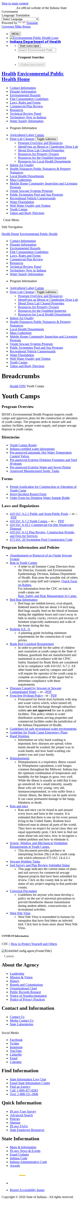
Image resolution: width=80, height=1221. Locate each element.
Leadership (17, 973)
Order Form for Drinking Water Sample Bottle (40, 498)
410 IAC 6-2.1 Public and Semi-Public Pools (39, 514)
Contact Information (23, 88)
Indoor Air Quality (22, 165)
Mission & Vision (21, 977)
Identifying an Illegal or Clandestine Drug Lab (48, 146)
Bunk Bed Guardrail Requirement (32, 644)
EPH (22, 386)
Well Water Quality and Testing (30, 205)
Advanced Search (21, 1115)
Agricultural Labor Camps (27, 135)
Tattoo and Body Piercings (27, 213)
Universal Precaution (23, 891)
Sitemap (15, 1122)
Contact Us (17, 1017)
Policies (15, 1119)
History (14, 981)
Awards (15, 1165)
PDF (14, 517)
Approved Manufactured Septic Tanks (34, 471)
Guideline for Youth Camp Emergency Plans (38, 732)
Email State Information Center (30, 1083)
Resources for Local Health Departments (44, 161)
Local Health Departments (27, 176)
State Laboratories (21, 1024)
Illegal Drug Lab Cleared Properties (41, 150)
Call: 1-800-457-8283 (24, 1090)
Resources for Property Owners (38, 154)
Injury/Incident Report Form (28, 494)
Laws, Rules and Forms (25, 102)
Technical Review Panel (25, 113)
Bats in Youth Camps (23, 562)
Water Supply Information (26, 121)
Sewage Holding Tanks (25, 861)
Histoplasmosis (19, 758)
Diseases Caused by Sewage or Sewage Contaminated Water (35, 690)
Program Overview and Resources (40, 143)
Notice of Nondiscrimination (28, 995)
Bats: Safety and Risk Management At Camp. (47, 596)
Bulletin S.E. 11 (20, 629)
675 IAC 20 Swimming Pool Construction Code (41, 539)
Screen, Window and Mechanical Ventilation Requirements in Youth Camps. (38, 844)
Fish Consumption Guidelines (29, 99)
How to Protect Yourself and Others (34, 944)
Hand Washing (19, 736)
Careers (9, 956)
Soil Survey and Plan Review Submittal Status (40, 865)
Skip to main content (15, 3)
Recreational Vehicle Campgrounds (33, 198)
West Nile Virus (20, 913)
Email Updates (19, 1154)
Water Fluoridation (22, 202)
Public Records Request (25, 992)
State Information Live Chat (28, 1079)
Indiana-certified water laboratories (32, 449)
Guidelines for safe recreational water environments (43, 728)
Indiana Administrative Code (28, 1162)
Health (9, 73)
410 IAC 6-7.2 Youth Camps (29, 521)
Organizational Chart (23, 988)
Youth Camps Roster (23, 445)
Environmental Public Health (38, 234)
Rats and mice (19, 806)
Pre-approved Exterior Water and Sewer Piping (40, 467)
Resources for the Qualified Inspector (42, 157)
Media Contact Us (21, 1020)
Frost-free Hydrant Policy (26, 695)
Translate (32, 23)
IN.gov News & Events (25, 1151)
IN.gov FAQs (19, 1126)
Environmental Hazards (25, 95)
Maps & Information (23, 1147)
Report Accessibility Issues (27, 1190)
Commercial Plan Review (26, 106)
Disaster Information (23, 91)
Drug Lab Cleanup (22, 139)
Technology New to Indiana (28, 117)
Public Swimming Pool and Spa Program (36, 194)
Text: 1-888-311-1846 (24, 1094)
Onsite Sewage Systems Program (31, 191)
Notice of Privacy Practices (27, 999)
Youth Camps (18, 209)
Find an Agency (20, 1086)
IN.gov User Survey (23, 1111)
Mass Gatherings (21, 180)
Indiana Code (18, 1158)
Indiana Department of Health (35, 42)
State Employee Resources (27, 1130)
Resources (16, 110)
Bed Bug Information (24, 599)
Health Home (10, 234)
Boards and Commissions (26, 984)
